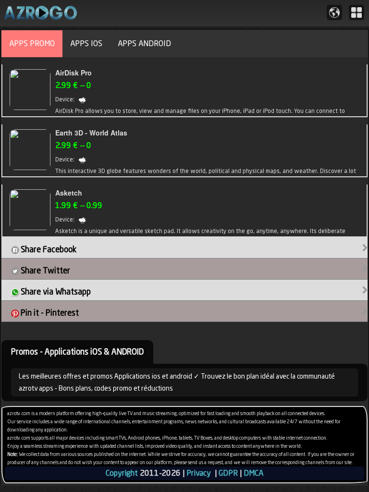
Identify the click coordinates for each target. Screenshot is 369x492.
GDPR (228, 473)
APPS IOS (86, 43)
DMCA (253, 473)
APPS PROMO (32, 43)
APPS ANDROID (144, 43)
